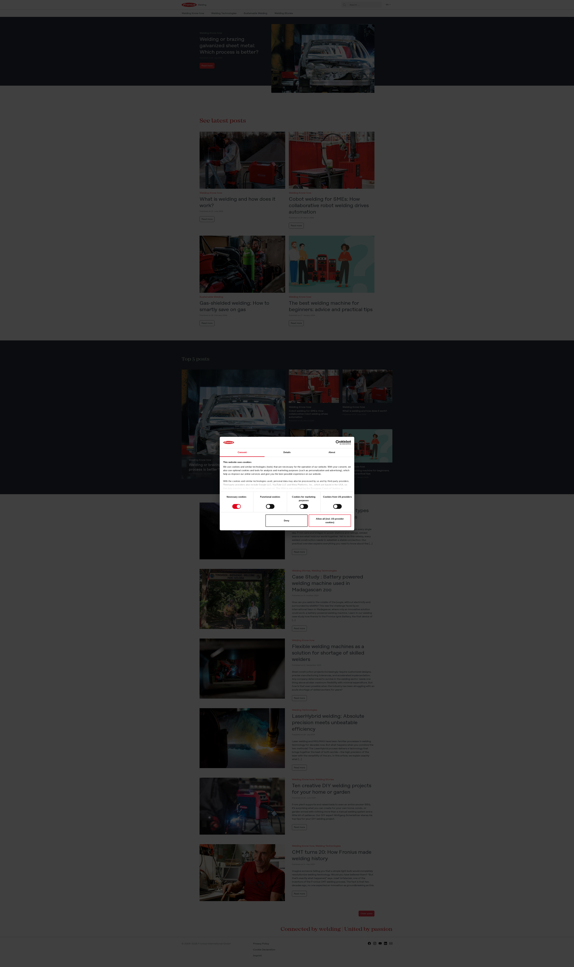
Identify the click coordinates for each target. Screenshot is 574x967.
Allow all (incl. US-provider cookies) (330, 520)
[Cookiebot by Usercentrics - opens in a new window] (338, 442)
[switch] (270, 506)
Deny (286, 520)
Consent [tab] (242, 452)
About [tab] (332, 452)
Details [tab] (287, 452)
